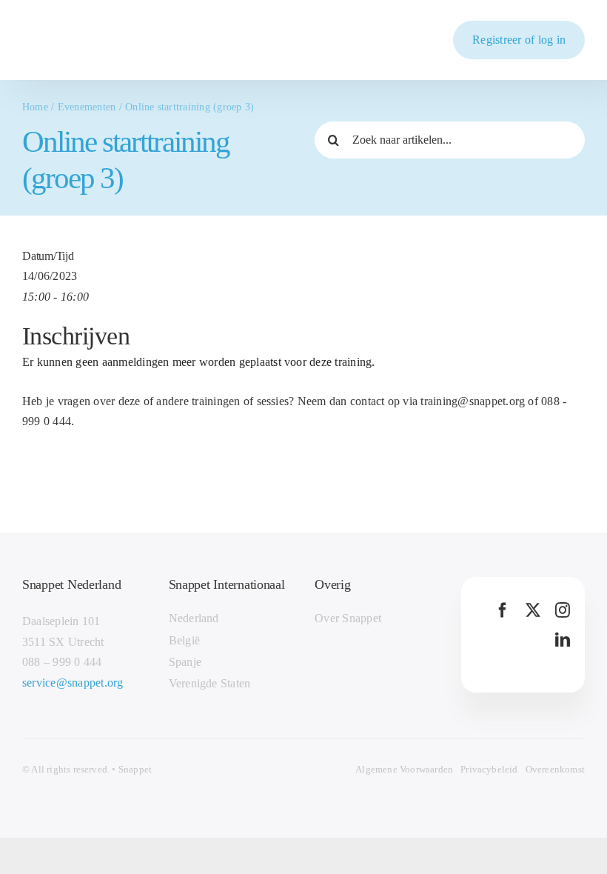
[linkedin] (562, 640)
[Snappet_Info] (69, 35)
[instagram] (562, 610)
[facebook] (502, 610)
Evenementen (87, 107)
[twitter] (533, 610)
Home (35, 107)
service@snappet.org (73, 682)
